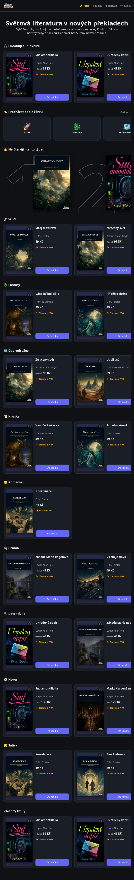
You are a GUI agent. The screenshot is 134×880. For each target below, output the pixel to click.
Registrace (110, 6)
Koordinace (44, 491)
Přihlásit (97, 6)
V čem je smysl (116, 557)
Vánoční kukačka (47, 294)
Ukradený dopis (117, 55)
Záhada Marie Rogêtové (51, 557)
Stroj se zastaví (45, 228)
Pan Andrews (116, 754)
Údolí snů (113, 359)
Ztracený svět (116, 228)
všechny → (125, 112)
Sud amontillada (46, 55)
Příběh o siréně (117, 294)
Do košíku (52, 97)
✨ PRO (84, 6)
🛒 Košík (125, 6)
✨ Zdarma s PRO (44, 74)
